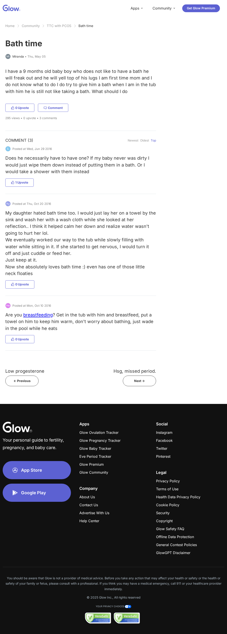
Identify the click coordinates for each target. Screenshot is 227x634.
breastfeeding (38, 315)
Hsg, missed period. (135, 371)
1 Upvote (21, 182)
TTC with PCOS (59, 26)
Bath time (85, 26)
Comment (55, 108)
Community (31, 26)
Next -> (139, 381)
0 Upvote (22, 108)
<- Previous (22, 381)
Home (10, 26)
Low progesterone (24, 371)
